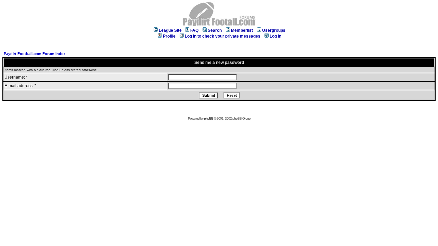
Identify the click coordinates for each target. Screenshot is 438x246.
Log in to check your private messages (222, 36)
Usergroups (273, 30)
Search (215, 30)
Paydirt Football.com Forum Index (34, 54)
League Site (170, 30)
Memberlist (242, 30)
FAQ (194, 30)
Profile (169, 36)
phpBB (208, 118)
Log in (275, 36)
